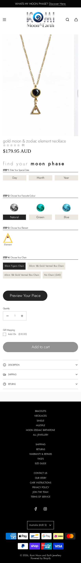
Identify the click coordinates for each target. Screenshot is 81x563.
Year (66, 178)
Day (14, 178)
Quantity (6, 308)
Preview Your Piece (25, 295)
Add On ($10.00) (17, 334)
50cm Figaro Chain (14, 266)
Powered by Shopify (41, 558)
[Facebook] (35, 509)
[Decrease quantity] (7, 316)
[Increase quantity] (22, 316)
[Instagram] (45, 509)
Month (40, 178)
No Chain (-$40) (52, 275)
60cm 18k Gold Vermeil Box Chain (22, 275)
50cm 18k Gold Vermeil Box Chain (46, 266)
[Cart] (76, 19)
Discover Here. (57, 4)
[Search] (67, 19)
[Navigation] (4, 19)
